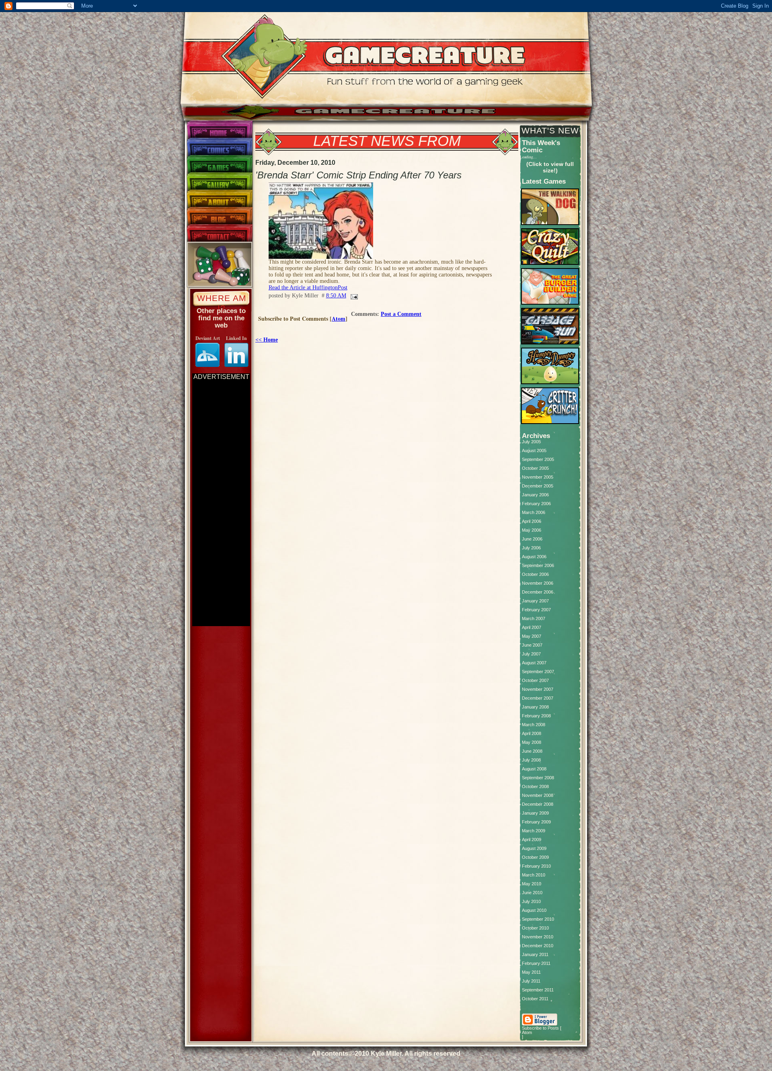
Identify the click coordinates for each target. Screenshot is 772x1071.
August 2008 (534, 769)
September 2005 (538, 459)
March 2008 (533, 725)
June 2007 (532, 645)
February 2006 (536, 504)
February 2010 (536, 866)
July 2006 (531, 548)
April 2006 (531, 521)
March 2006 (533, 512)
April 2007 (531, 627)
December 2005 (537, 486)
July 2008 (531, 760)
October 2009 (535, 857)
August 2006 (534, 557)
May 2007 (531, 636)
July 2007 (531, 654)
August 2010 (534, 910)
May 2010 (531, 884)
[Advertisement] (221, 500)
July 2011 (531, 981)
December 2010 (537, 946)
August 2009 (534, 848)
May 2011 (531, 972)
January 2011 (535, 954)
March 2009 (533, 831)
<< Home (266, 340)
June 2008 (532, 751)
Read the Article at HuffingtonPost (308, 288)
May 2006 (531, 530)
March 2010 (533, 875)
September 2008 (538, 778)
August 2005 (534, 450)
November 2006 (537, 583)
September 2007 (538, 672)
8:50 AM (336, 296)
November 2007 (537, 689)
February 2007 (536, 610)
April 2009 (531, 840)
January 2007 (535, 601)
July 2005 (531, 442)
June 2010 (532, 893)
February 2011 (536, 963)
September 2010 (538, 919)
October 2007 (535, 680)
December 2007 (537, 698)
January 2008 (535, 707)
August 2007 (534, 663)
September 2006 (538, 565)
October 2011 (535, 999)
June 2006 (532, 539)
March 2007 (533, 618)
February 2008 (536, 716)
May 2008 (531, 742)
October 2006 (535, 574)
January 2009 (535, 813)
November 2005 (537, 477)
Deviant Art (207, 338)
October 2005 (535, 468)
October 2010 (535, 928)
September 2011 (538, 990)
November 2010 (537, 937)
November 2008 (537, 795)
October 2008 (535, 786)
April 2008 (531, 733)
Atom (338, 318)
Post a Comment (401, 314)
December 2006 (537, 592)
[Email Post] (353, 296)
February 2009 (536, 822)
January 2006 (535, 495)
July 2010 (531, 901)
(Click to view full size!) (550, 167)
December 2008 (537, 804)
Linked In (236, 338)
